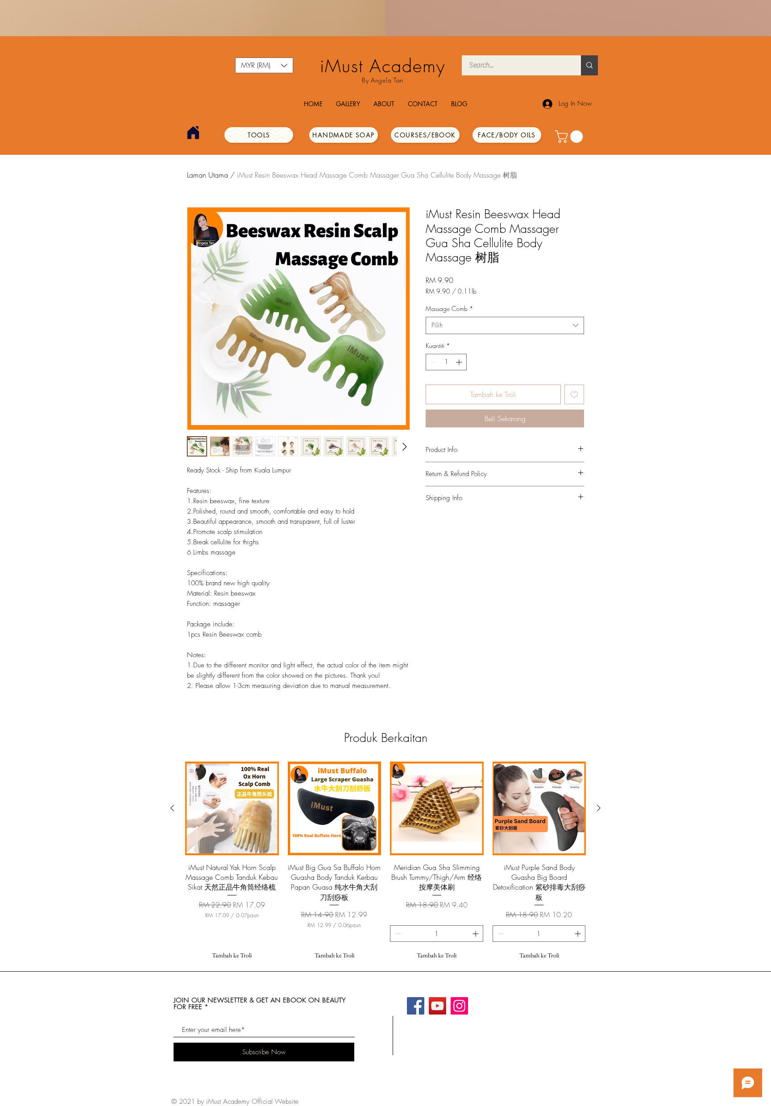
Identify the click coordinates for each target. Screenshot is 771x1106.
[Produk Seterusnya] (598, 808)
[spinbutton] (446, 362)
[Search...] (589, 65)
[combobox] (505, 325)
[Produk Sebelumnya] (172, 808)
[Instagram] (459, 1006)
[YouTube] (437, 1006)
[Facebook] (415, 1006)
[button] (264, 65)
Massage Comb (449, 308)
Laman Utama (207, 175)
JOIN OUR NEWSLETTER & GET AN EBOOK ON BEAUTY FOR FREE (260, 1003)
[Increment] (459, 362)
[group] (385, 862)
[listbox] (264, 65)
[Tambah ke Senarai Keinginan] (574, 394)
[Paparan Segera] (232, 808)
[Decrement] (432, 362)
